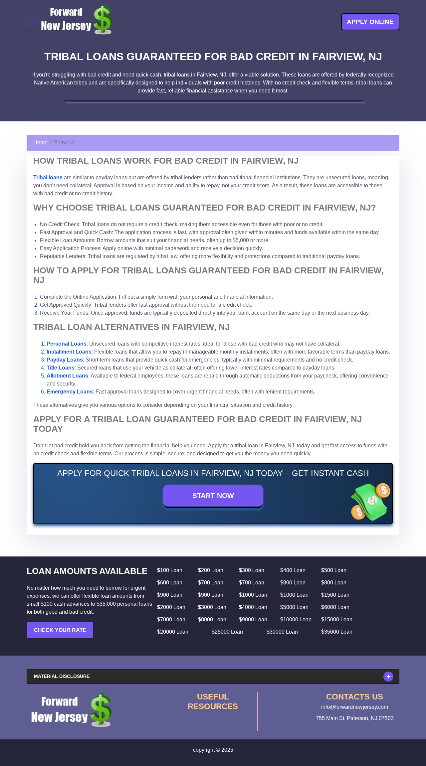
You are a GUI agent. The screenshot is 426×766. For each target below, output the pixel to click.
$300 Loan (251, 570)
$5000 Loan (294, 607)
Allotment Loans (67, 376)
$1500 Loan (335, 595)
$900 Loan (169, 595)
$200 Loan (210, 570)
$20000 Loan (172, 632)
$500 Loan (333, 570)
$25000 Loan (227, 632)
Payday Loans (65, 360)
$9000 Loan (253, 619)
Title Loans (61, 368)
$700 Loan (210, 582)
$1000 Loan (253, 595)
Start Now (213, 495)
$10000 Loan (296, 619)
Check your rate (60, 630)
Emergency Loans (70, 391)
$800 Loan (293, 582)
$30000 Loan (282, 632)
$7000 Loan (171, 619)
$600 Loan (169, 582)
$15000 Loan (336, 619)
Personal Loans (67, 344)
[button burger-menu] (32, 22)
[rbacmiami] (71, 710)
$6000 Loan (335, 607)
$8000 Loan (212, 619)
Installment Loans (69, 352)
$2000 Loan (171, 607)
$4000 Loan (253, 607)
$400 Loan (293, 570)
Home (40, 142)
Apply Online (370, 21)
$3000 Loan (212, 607)
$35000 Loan (336, 632)
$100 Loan (169, 570)
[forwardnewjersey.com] (76, 21)
